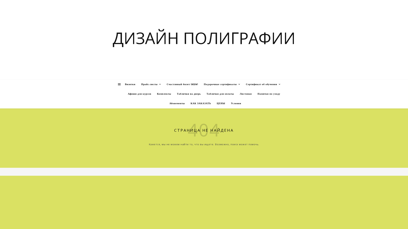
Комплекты (164, 94)
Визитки (130, 84)
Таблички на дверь (189, 94)
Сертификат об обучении (261, 84)
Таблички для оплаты (220, 94)
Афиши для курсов (139, 94)
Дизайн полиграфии (204, 38)
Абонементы (177, 103)
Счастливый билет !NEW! (182, 84)
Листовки (246, 94)
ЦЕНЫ (221, 103)
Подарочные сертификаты (220, 84)
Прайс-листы (149, 84)
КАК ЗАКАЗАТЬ (201, 103)
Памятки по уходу (269, 94)
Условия (236, 103)
